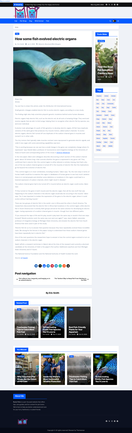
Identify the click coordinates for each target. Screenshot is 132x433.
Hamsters (99, 115)
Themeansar (80, 430)
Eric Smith (20, 44)
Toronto (112, 138)
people (98, 130)
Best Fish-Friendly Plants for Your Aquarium (77, 329)
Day (98, 107)
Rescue (98, 134)
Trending (99, 142)
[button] (118, 21)
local (98, 123)
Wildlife (110, 146)
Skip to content (5, 1)
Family (114, 107)
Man (103, 123)
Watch (98, 146)
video (105, 142)
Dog (30, 21)
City (103, 103)
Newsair (71, 430)
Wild (104, 146)
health (106, 115)
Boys (103, 100)
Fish (47, 21)
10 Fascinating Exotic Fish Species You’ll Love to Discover (52, 330)
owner (98, 127)
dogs (108, 107)
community (110, 103)
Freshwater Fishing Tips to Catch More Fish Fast (26, 329)
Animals (113, 96)
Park (111, 127)
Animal (106, 96)
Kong (110, 119)
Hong (98, 119)
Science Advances (63, 153)
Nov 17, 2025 (57, 334)
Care (108, 100)
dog (103, 107)
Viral (111, 142)
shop (104, 134)
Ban (98, 100)
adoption (99, 96)
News (109, 123)
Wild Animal (39, 21)
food (109, 111)
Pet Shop (23, 21)
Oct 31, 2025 (83, 334)
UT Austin (24, 258)
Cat (16, 21)
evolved (48, 44)
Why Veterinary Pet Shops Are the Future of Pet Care (106, 73)
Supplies (105, 138)
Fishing (103, 111)
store (110, 134)
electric (42, 44)
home (112, 115)
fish (54, 44)
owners (105, 127)
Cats (98, 103)
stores (98, 138)
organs (58, 44)
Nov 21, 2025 (31, 334)
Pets (109, 130)
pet (104, 130)
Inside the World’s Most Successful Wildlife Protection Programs (52, 380)
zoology (99, 150)
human (104, 119)
